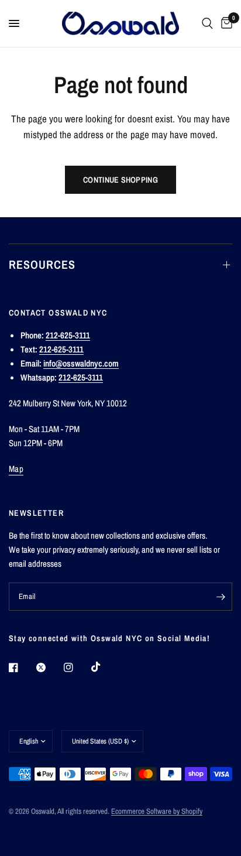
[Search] (207, 23)
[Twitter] (49, 667)
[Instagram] (76, 667)
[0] (224, 23)
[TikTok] (104, 667)
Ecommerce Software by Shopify (156, 811)
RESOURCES (42, 264)
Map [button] (16, 469)
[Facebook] (22, 667)
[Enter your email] (220, 597)
